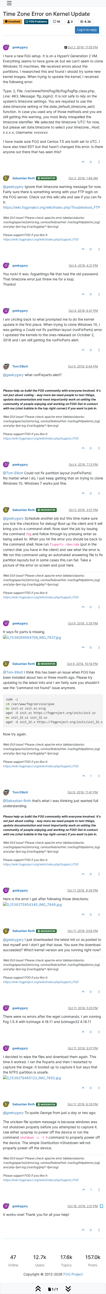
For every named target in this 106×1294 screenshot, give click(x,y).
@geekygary (13, 186)
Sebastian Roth (23, 178)
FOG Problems (38, 21)
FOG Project (73, 1274)
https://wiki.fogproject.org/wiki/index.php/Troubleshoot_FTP (51, 207)
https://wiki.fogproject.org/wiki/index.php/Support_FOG (41, 239)
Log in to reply (87, 30)
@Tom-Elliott (13, 473)
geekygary (20, 47)
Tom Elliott (20, 366)
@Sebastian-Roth (17, 801)
